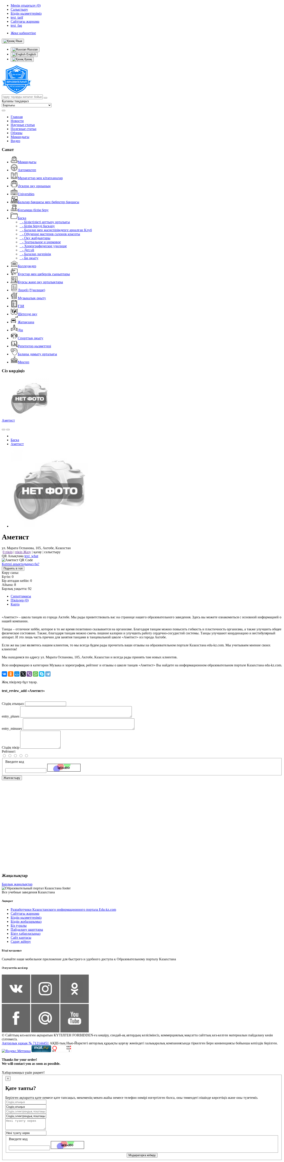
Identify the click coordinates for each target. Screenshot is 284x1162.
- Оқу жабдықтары (35, 238)
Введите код (14, 762)
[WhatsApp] (35, 674)
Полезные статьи (23, 129)
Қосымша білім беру (33, 210)
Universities (26, 194)
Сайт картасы (21, 937)
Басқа (22, 218)
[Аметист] (49, 526)
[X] (23, 674)
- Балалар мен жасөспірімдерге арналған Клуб (56, 230)
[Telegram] (48, 674)
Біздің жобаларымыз (26, 921)
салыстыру (52, 552)
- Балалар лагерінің (35, 254)
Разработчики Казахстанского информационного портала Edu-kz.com (63, 909)
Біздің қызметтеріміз (26, 917)
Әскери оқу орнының (34, 186)
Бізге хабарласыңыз (25, 933)
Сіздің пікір (10, 747)
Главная (17, 117)
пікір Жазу (23, 552)
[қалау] (8, 429)
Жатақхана (26, 322)
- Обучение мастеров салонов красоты (50, 234)
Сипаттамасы (21, 596)
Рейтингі (8, 751)
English (31, 54)
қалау (38, 552)
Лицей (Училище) (31, 290)
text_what (31, 556)
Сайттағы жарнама (25, 913)
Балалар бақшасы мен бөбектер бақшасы (48, 202)
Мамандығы (20, 137)
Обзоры (16, 133)
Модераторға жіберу (142, 1155)
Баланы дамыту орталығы (37, 354)
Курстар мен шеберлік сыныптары (44, 274)
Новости (17, 121)
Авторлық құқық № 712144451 (25, 1043)
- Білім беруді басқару (37, 226)
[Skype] (41, 674)
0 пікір (8, 552)
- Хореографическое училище (43, 246)
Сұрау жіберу (21, 941)
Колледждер (27, 266)
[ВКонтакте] (4, 674)
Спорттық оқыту (30, 338)
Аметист (8, 420)
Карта (15, 604)
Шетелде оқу (27, 314)
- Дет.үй (27, 250)
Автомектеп (27, 170)
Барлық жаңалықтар (17, 884)
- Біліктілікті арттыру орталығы (45, 222)
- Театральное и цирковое (40, 242)
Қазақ (28, 59)
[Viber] (29, 674)
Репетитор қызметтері (34, 346)
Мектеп (23, 362)
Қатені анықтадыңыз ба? (20, 564)
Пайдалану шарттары (27, 929)
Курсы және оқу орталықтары (40, 282)
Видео (15, 141)
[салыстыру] (3, 429)
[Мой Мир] (17, 674)
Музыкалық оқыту (32, 298)
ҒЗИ (21, 306)
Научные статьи (23, 125)
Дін (20, 330)
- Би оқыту (29, 258)
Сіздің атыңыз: (13, 704)
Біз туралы (19, 925)
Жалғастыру (12, 778)
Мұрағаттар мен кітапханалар (40, 178)
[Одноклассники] (10, 674)
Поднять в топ (13, 568)
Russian (32, 49)
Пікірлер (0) (20, 600)
